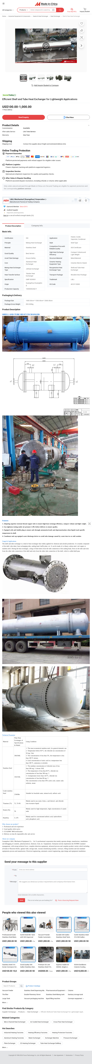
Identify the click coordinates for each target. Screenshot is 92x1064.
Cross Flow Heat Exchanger (63, 1022)
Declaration (69, 1055)
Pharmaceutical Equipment (55, 990)
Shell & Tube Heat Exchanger (71, 16)
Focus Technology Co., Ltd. (31, 1055)
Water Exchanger (34, 1038)
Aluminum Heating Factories (14, 1038)
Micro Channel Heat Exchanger (14, 1022)
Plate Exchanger (9, 1043)
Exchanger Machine (52, 1038)
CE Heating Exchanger (28, 1043)
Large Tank (6, 998)
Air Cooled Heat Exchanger (39, 1022)
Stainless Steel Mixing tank (55, 994)
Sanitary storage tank (75, 994)
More (4, 1047)
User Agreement (58, 1055)
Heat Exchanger (55, 16)
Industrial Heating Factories (13, 1032)
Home (4, 16)
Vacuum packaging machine (34, 998)
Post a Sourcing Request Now (67, 900)
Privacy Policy (79, 1055)
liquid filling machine (53, 998)
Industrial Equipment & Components (19, 16)
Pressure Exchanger (70, 1038)
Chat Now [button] (70, 117)
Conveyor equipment (75, 998)
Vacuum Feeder (7, 990)
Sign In (5, 215)
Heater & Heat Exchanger (40, 16)
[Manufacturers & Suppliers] (46, 4)
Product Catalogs (34, 986)
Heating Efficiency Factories (37, 1032)
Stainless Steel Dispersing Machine (35, 990)
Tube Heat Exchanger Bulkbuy (50, 1043)
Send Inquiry (24, 117)
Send (21, 900)
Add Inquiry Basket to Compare (46, 85)
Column (70, 990)
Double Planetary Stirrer (32, 994)
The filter (5, 994)
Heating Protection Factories (62, 1032)
